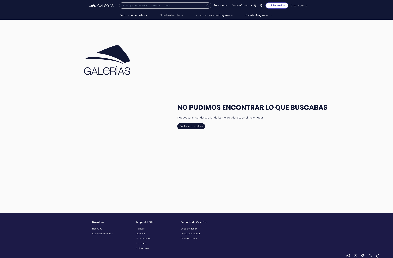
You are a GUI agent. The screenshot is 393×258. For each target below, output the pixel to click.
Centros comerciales (132, 15)
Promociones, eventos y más (213, 15)
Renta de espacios (190, 233)
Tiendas (140, 228)
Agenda (140, 233)
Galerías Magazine (256, 15)
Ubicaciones (142, 248)
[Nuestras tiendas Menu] (185, 15)
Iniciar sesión (277, 5)
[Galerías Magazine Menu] (274, 15)
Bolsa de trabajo (189, 228)
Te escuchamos (189, 238)
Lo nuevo (141, 243)
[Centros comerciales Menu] (150, 15)
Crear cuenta (299, 5)
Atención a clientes (102, 233)
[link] (101, 5)
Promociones (143, 238)
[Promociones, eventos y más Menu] (235, 15)
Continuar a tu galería (191, 126)
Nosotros (97, 228)
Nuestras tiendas (170, 15)
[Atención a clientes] (261, 5)
